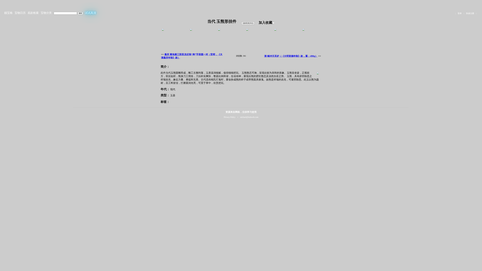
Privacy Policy (229, 117)
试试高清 (90, 12)
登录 (460, 13)
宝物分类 (46, 12)
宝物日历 (20, 12)
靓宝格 (8, 12)
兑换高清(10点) (248, 23)
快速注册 (470, 13)
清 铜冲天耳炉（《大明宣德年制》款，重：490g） (291, 56)
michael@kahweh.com (249, 117)
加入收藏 (265, 22)
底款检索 (33, 12)
